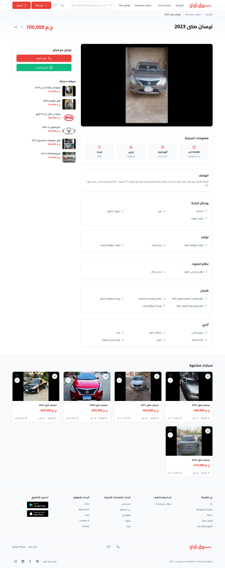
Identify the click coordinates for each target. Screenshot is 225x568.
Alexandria (84, 509)
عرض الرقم (41, 58)
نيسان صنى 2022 (48, 405)
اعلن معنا (32, 546)
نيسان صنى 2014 (201, 460)
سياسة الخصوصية (204, 509)
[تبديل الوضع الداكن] (62, 5)
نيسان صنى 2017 (150, 405)
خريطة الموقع (19, 546)
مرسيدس (126, 504)
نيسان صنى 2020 (99, 405)
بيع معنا (39, 5)
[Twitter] (30, 561)
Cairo (86, 504)
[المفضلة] (55, 5)
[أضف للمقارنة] (170, 380)
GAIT (171, 561)
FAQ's (210, 515)
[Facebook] (37, 561)
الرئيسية (180, 5)
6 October (84, 520)
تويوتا (127, 520)
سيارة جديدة (165, 5)
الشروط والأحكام (205, 526)
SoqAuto (191, 561)
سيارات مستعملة (143, 5)
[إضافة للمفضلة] (22, 27)
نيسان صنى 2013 (201, 405)
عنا (211, 504)
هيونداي (126, 515)
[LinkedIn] (23, 561)
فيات (128, 526)
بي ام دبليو (125, 509)
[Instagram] (15, 561)
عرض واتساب (41, 67)
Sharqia (85, 526)
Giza (87, 515)
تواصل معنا (124, 5)
